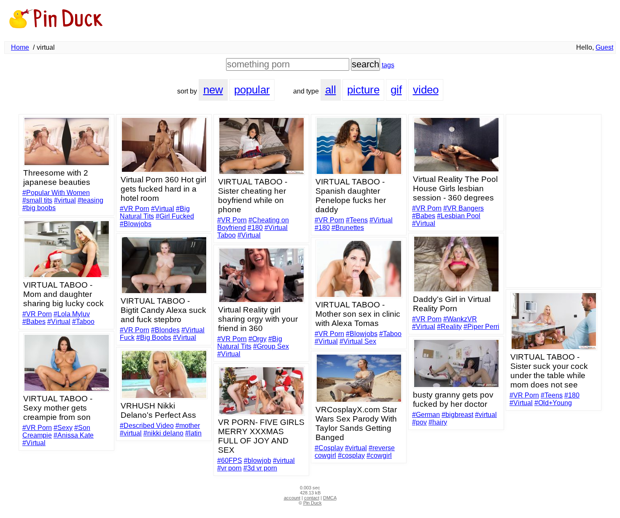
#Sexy (63, 427)
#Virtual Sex (358, 341)
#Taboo (83, 321)
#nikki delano (163, 433)
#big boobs (39, 207)
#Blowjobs (135, 223)
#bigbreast (457, 414)
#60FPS (229, 460)
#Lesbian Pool (458, 215)
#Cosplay (329, 447)
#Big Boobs (153, 337)
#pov (419, 422)
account (292, 497)
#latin (193, 433)
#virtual (65, 200)
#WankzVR (460, 319)
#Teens (357, 220)
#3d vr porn (260, 468)
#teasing (90, 200)
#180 (255, 227)
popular (252, 90)
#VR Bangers (463, 208)
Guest (604, 47)
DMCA (330, 497)
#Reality (449, 326)
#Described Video (147, 425)
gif (396, 90)
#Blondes (165, 330)
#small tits (37, 200)
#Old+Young (553, 402)
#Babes (423, 215)
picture (363, 90)
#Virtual (162, 208)
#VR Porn (134, 208)
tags (388, 65)
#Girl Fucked (175, 216)
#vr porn (229, 468)
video (426, 90)
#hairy (438, 422)
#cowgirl (379, 455)
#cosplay (351, 455)
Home (20, 47)
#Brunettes (348, 227)
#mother (187, 425)
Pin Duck (312, 502)
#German (426, 414)
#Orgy (257, 338)
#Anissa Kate (74, 435)
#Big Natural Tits (249, 342)
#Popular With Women (56, 192)
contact (311, 497)
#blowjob (257, 460)
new (213, 90)
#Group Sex (271, 346)
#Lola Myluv (72, 314)
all (330, 90)
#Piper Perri (481, 326)
